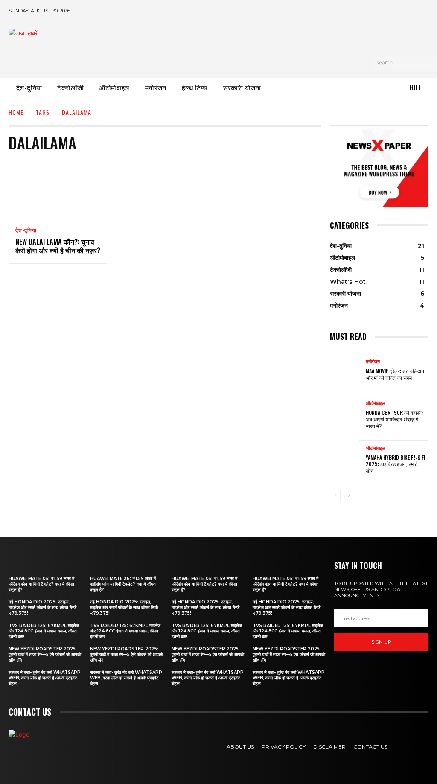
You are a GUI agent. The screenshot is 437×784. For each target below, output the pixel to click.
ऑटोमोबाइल (375, 403)
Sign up (381, 642)
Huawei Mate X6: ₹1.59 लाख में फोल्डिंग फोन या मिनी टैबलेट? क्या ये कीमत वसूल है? (41, 584)
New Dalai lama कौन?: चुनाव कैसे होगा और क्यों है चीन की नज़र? (57, 246)
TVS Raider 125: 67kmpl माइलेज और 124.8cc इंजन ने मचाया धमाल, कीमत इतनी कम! (44, 631)
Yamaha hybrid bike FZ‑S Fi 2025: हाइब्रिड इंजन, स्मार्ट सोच (395, 464)
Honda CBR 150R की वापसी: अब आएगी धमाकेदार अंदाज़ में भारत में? (394, 419)
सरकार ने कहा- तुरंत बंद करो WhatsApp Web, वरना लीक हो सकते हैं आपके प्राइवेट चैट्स (45, 678)
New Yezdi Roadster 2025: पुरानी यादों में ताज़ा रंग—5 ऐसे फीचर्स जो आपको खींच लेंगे (45, 654)
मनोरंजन (373, 361)
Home (16, 112)
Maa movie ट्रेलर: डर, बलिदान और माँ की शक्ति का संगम (395, 374)
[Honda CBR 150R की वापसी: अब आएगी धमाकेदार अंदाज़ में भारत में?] (344, 415)
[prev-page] (335, 495)
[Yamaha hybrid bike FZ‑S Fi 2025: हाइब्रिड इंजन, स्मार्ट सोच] (344, 459)
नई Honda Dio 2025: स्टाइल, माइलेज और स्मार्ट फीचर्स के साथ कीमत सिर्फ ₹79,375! (42, 607)
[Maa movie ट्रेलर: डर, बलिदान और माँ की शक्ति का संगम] (344, 370)
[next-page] (349, 495)
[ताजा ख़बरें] (70, 45)
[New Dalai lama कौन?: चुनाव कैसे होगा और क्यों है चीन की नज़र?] (58, 189)
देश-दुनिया (26, 230)
